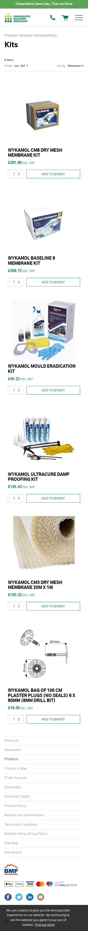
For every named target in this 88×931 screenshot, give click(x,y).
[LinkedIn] (29, 897)
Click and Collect (17, 796)
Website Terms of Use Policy (26, 833)
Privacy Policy (15, 806)
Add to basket (53, 174)
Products (11, 759)
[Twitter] (19, 897)
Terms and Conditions (21, 824)
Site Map (11, 843)
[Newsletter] (40, 897)
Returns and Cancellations (24, 815)
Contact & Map (16, 768)
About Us (12, 740)
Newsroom (13, 750)
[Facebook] (8, 897)
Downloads (13, 787)
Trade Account (15, 778)
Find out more (45, 925)
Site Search (13, 852)
